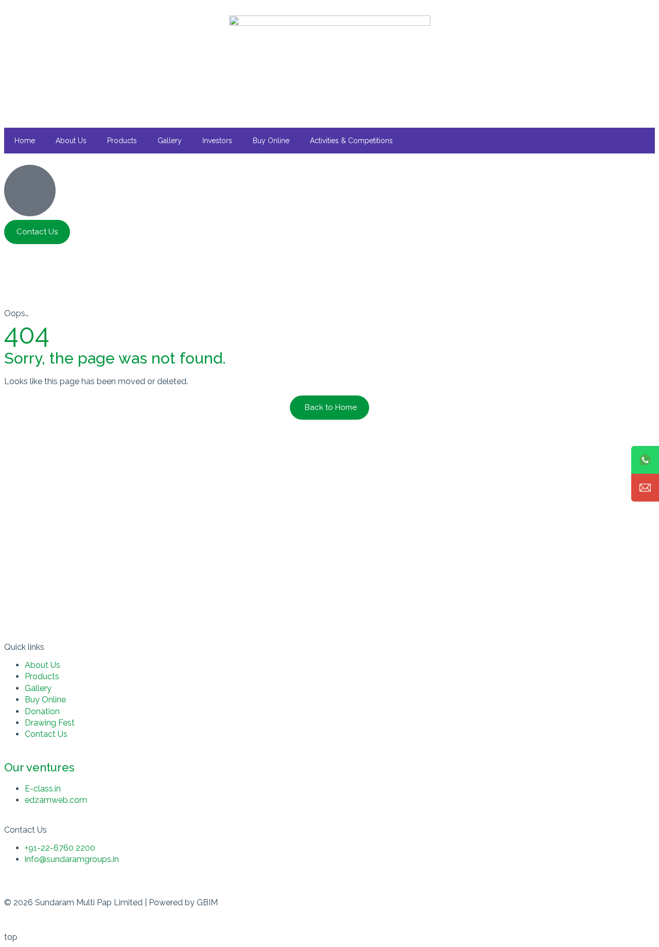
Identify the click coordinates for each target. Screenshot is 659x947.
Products (122, 140)
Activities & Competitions (351, 140)
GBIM (207, 902)
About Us (71, 140)
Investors (217, 140)
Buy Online (271, 140)
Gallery (170, 140)
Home (24, 140)
